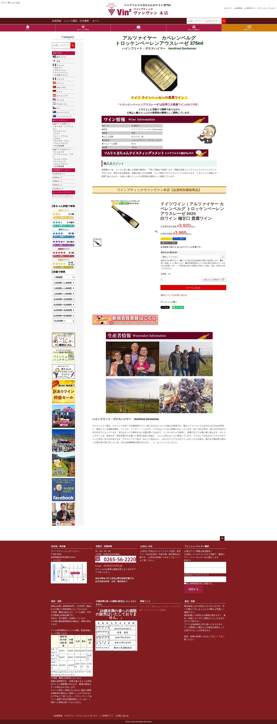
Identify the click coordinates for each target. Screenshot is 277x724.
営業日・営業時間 (104, 546)
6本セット (58, 185)
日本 (58, 61)
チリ (58, 108)
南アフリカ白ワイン (62, 149)
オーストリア (62, 96)
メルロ (57, 139)
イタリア (60, 79)
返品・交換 (190, 601)
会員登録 (238, 8)
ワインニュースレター (267, 8)
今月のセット (59, 174)
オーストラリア (63, 112)
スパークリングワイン (63, 196)
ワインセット (138, 29)
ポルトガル (61, 87)
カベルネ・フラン (62, 141)
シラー (57, 134)
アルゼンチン (62, 104)
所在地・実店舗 (58, 546)
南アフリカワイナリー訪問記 (153, 610)
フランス (60, 65)
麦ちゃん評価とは (194, 29)
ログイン (228, 8)
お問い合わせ (123, 715)
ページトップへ (222, 538)
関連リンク (145, 601)
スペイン (60, 83)
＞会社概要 (56, 560)
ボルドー (58, 68)
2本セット (58, 177)
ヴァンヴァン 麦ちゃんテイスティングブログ (160, 606)
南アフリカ (61, 57)
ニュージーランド (64, 117)
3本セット (58, 181)
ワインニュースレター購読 (197, 546)
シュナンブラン (61, 159)
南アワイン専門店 (83, 29)
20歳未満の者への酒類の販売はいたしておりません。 (116, 602)
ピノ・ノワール (61, 136)
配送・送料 (56, 601)
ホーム (28, 29)
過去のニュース (249, 29)
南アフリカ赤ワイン (62, 124)
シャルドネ (59, 152)
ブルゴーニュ (60, 70)
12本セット (59, 189)
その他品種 (59, 146)
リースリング (60, 162)
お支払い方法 (146, 546)
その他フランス (61, 75)
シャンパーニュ (61, 73)
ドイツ (59, 92)
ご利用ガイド (250, 8)
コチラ (178, 557)
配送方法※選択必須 (169, 252)
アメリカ (60, 100)
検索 (224, 21)
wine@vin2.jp (113, 565)
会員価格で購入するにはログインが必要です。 (181, 247)
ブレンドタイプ (61, 143)
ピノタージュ (60, 131)
